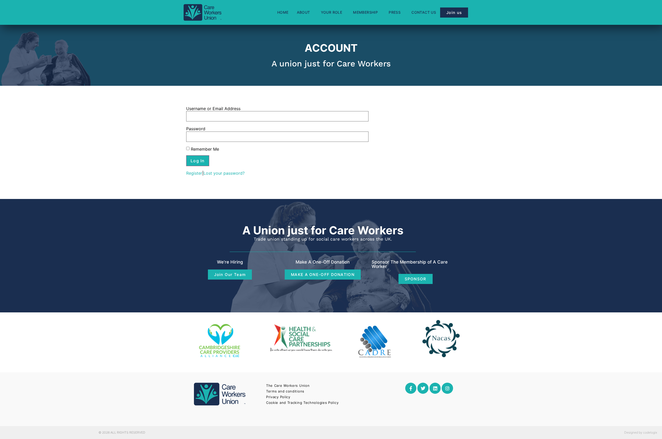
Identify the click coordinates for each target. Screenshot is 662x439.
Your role (331, 12)
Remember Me (205, 149)
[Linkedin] (435, 388)
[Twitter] (422, 388)
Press (395, 12)
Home (283, 12)
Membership (365, 12)
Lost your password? (224, 173)
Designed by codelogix (640, 432)
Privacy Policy (278, 397)
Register (194, 173)
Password (195, 129)
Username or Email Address (213, 108)
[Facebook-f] (410, 388)
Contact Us (423, 12)
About (303, 12)
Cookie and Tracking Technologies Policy (302, 403)
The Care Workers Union (288, 385)
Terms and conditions (285, 391)
